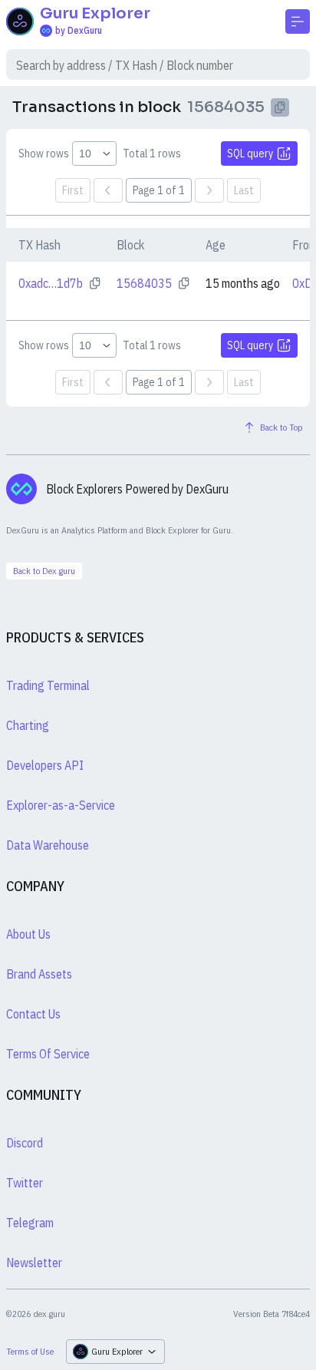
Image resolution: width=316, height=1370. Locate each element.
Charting (27, 725)
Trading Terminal (48, 685)
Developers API (45, 765)
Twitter (24, 1182)
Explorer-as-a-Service (60, 805)
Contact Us (33, 1014)
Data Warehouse (47, 845)
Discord (24, 1142)
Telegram (30, 1222)
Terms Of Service (48, 1053)
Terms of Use (30, 1351)
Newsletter (34, 1262)
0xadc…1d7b (50, 283)
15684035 (144, 283)
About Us (28, 934)
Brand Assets (39, 974)
